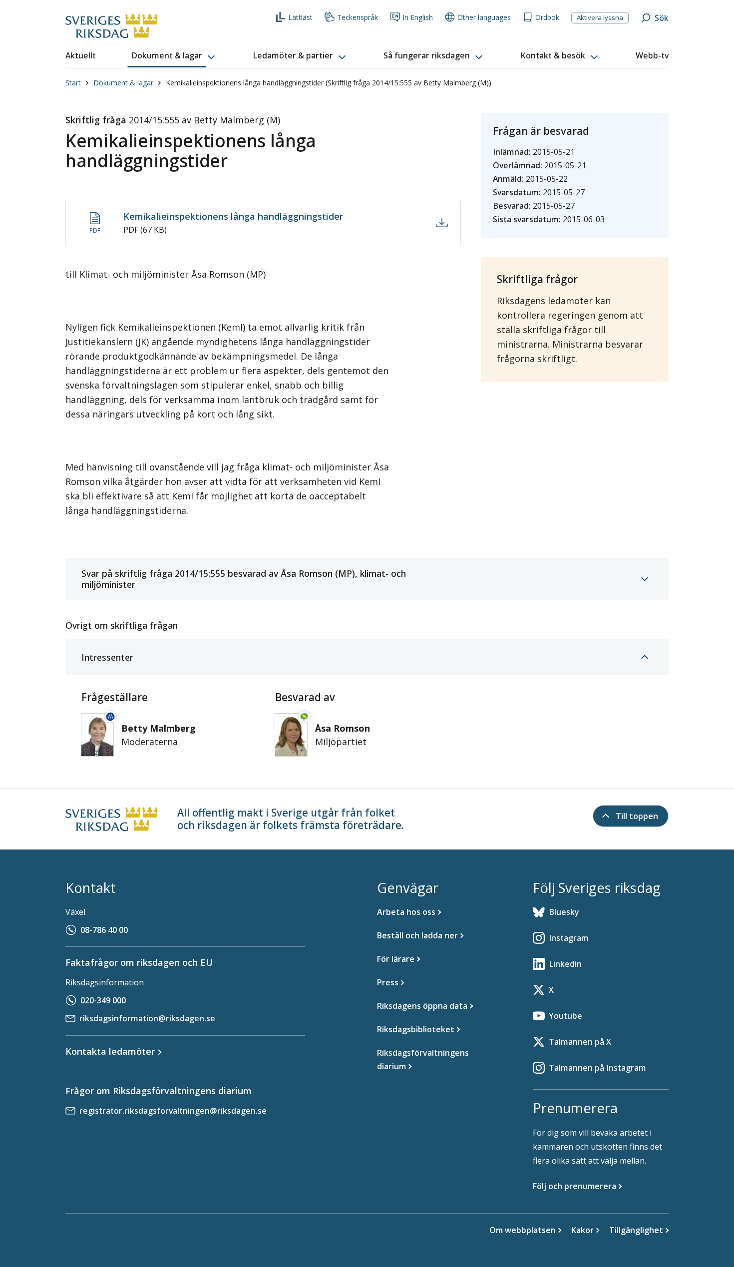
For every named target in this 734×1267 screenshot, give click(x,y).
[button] (174, 56)
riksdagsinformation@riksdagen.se (147, 1018)
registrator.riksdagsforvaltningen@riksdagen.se (173, 1110)
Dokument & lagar (123, 82)
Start (73, 82)
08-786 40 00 (104, 929)
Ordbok (547, 17)
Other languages (484, 17)
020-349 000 (103, 1000)
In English (417, 17)
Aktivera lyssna (600, 17)
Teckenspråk (357, 17)
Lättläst (300, 17)
